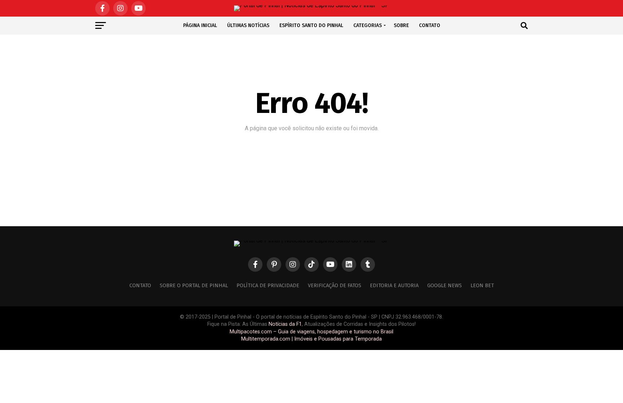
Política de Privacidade (268, 285)
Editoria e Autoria (394, 285)
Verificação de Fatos (334, 285)
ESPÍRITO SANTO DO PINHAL (311, 25)
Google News (444, 285)
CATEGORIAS (367, 25)
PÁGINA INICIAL (200, 25)
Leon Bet (482, 285)
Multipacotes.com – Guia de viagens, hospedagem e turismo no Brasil (311, 332)
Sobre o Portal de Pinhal (194, 285)
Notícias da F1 (285, 324)
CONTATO (429, 25)
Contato (140, 285)
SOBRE (401, 25)
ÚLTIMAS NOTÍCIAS (248, 25)
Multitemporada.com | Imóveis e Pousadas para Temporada (311, 339)
